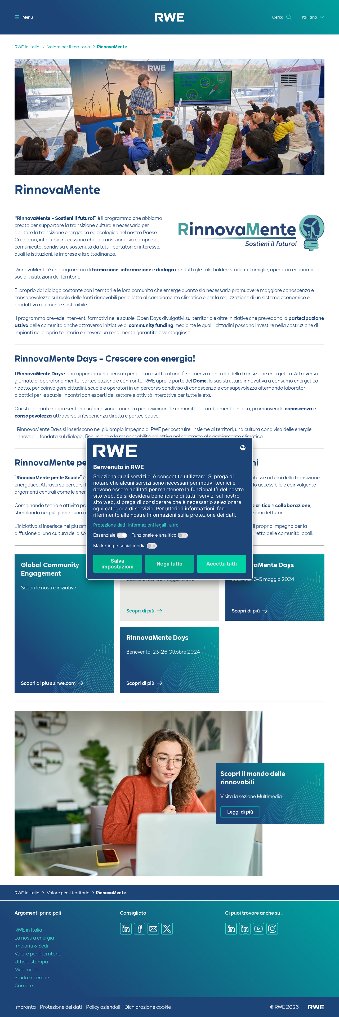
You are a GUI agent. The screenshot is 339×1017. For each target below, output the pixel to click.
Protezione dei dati (61, 1007)
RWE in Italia (27, 46)
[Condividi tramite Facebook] (139, 929)
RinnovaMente (112, 46)
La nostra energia (34, 938)
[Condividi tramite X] (167, 929)
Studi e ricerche (32, 977)
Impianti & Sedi (31, 946)
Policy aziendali (103, 1007)
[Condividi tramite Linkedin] (126, 929)
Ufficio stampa (31, 961)
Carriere (24, 985)
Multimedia (27, 969)
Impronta (25, 1007)
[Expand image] (311, 238)
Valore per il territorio (68, 46)
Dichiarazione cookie (147, 1007)
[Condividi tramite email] (153, 929)
